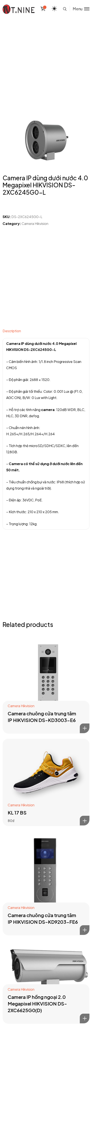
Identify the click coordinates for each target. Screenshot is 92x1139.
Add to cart (84, 820)
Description (12, 331)
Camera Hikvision (35, 223)
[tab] (46, 332)
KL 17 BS (17, 813)
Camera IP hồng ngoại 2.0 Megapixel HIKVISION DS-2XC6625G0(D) (37, 1003)
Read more (84, 728)
